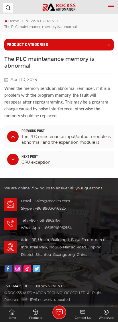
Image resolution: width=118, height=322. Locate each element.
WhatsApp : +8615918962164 (46, 227)
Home (13, 21)
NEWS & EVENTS (39, 21)
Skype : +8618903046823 (43, 208)
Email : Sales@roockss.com (45, 201)
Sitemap (13, 286)
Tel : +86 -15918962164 (40, 220)
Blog (28, 286)
